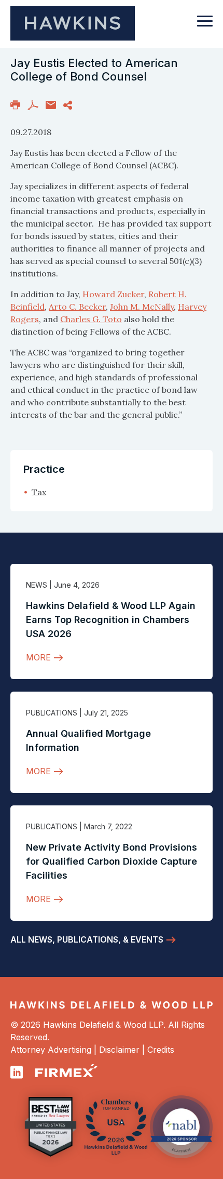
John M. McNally (142, 306)
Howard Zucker (113, 294)
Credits (160, 1049)
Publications (51, 712)
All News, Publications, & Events (86, 939)
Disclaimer (119, 1049)
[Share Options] (67, 104)
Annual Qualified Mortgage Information (88, 740)
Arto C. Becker (77, 306)
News (36, 584)
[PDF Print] (32, 104)
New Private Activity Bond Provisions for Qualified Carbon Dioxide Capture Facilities (111, 861)
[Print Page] (15, 104)
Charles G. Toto (91, 319)
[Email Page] (51, 104)
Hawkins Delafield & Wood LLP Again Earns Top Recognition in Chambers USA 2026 (111, 619)
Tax (39, 492)
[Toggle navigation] (205, 25)
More (38, 657)
